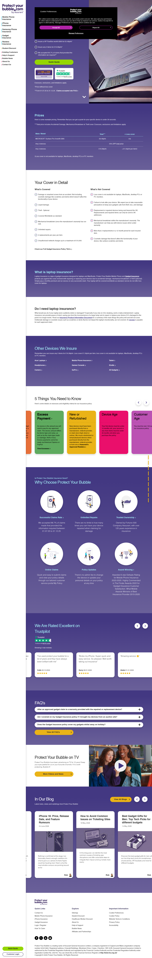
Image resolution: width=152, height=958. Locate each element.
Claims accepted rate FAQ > (67, 91)
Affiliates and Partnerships (81, 932)
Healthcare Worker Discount (82, 919)
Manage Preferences (76, 33)
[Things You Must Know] (148, 473)
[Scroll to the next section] (84, 97)
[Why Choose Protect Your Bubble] (148, 479)
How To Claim (40, 928)
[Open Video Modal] (120, 765)
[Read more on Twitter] (41, 938)
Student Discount (9, 48)
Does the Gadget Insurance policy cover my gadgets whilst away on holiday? (71, 725)
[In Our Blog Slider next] (145, 799)
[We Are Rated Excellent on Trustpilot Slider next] (145, 626)
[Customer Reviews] (148, 484)
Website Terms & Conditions (119, 919)
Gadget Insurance (132, 276)
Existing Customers (10, 52)
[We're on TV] (148, 495)
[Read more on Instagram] (50, 938)
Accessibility (113, 925)
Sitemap (75, 913)
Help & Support (8, 55)
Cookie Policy (114, 916)
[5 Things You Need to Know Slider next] (146, 402)
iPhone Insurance (41, 919)
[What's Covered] (148, 463)
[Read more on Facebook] (36, 938)
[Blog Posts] (148, 500)
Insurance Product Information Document (76, 318)
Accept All (56, 27)
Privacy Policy (114, 922)
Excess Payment (44, 416)
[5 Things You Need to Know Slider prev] (138, 402)
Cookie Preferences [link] (116, 913)
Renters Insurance (6, 43)
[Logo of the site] (41, 902)
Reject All (96, 27)
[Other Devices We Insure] (148, 468)
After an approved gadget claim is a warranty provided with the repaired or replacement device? (79, 709)
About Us (6, 61)
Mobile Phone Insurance (44, 916)
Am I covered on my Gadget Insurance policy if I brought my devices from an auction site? (77, 717)
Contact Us (6, 65)
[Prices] (148, 457)
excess (132, 320)
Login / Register (40, 925)
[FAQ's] (148, 489)
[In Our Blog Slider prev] (137, 799)
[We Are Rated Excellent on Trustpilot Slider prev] (137, 626)
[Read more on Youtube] (45, 938)
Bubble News (7, 58)
